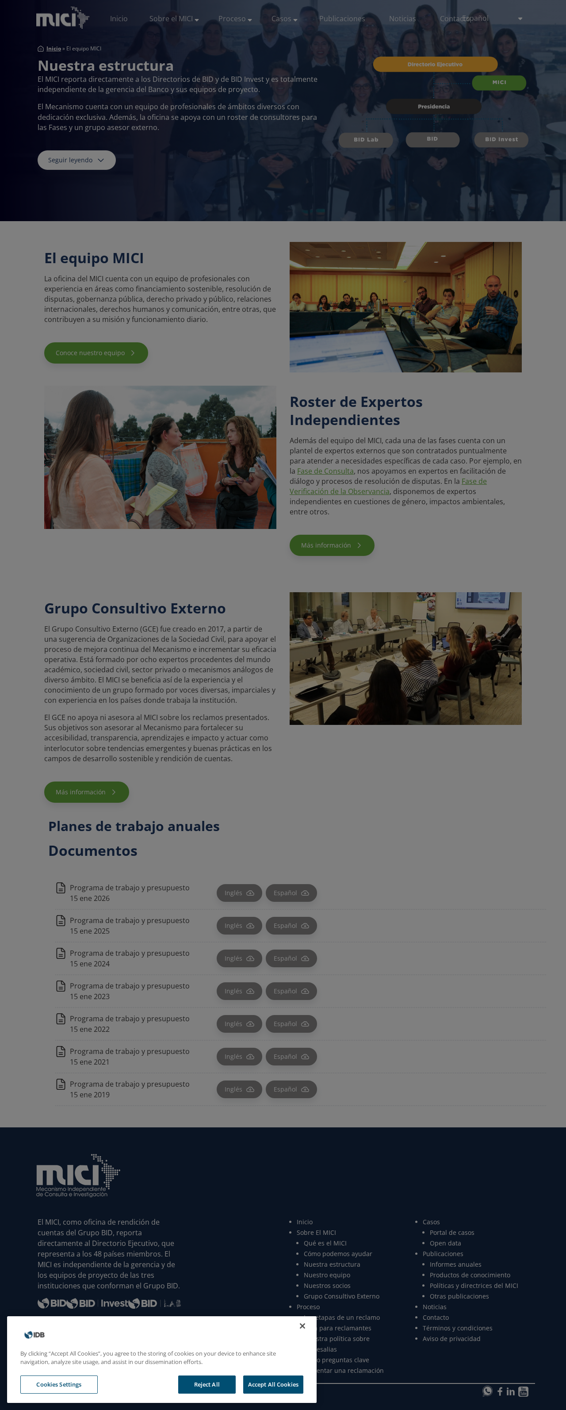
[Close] (302, 1326)
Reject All (207, 1384)
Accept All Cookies (273, 1384)
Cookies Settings (58, 1384)
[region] (162, 1359)
